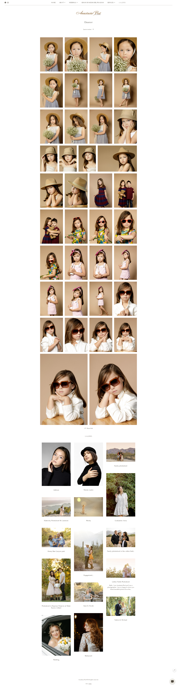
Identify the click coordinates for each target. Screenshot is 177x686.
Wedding (56, 660)
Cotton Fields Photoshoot (121, 582)
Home (53, 3)
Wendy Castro (88, 490)
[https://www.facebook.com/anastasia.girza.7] (5, 3)
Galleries (122, 3)
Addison (56, 490)
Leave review (87, 29)
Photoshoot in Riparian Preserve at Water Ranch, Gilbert (56, 607)
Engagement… (88, 575)
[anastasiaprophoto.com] (88, 13)
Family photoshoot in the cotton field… (120, 551)
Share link (90, 428)
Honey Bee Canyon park (56, 551)
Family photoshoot (120, 466)
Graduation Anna (121, 521)
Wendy (88, 521)
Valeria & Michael (120, 620)
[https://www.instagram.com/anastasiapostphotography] (8, 3)
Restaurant (88, 656)
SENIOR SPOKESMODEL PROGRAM (92, 3)
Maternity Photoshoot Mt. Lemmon (56, 521)
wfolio (90, 683)
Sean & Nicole (88, 606)
